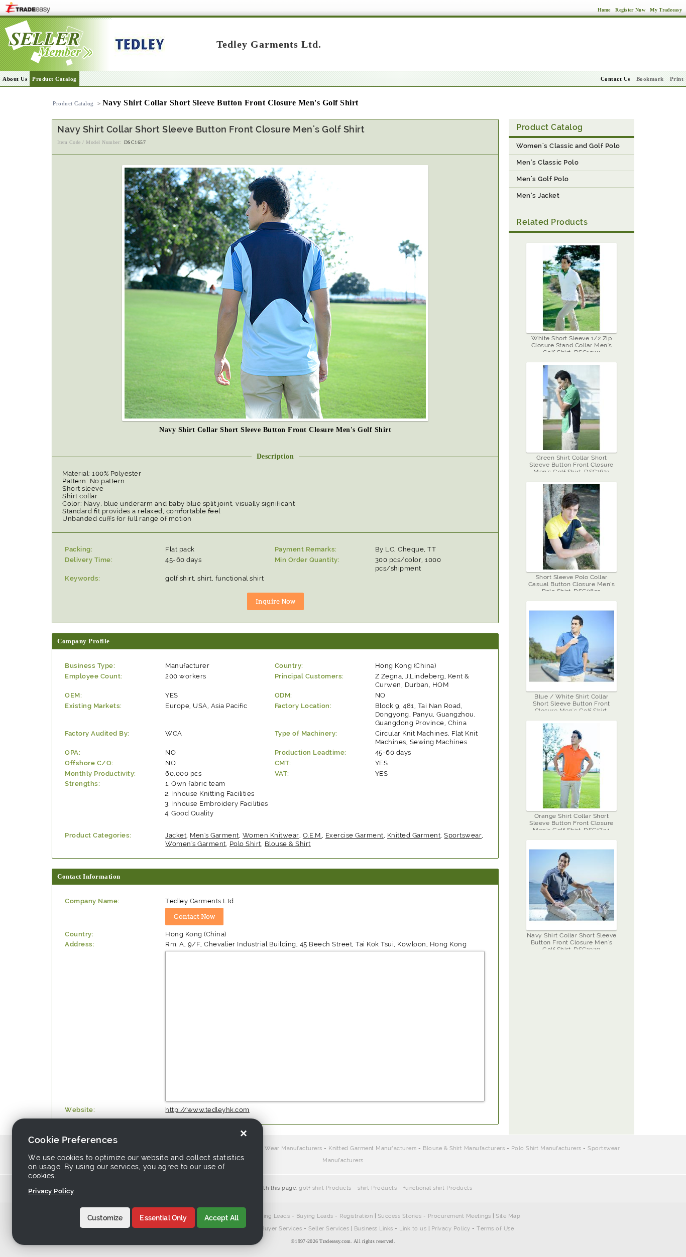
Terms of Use (495, 1228)
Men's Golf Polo (542, 179)
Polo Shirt (245, 844)
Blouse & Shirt (288, 844)
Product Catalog (54, 79)
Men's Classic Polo (547, 162)
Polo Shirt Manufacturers (546, 1148)
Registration (356, 1216)
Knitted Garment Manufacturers (372, 1148)
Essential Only (163, 1218)
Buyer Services (281, 1228)
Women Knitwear (271, 835)
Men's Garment (214, 835)
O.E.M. (312, 835)
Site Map (508, 1216)
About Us (15, 79)
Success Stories (400, 1216)
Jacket (175, 835)
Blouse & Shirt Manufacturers (464, 1148)
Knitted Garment (414, 835)
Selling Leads (271, 1216)
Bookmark (650, 79)
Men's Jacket (537, 195)
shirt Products (377, 1188)
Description (275, 456)
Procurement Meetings (459, 1216)
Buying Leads (314, 1216)
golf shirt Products (325, 1188)
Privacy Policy (451, 1228)
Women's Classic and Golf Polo (568, 146)
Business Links (373, 1228)
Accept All (221, 1218)
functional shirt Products (438, 1188)
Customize (105, 1218)
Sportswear (463, 835)
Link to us (412, 1228)
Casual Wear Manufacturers (283, 1148)
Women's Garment (195, 844)
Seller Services (329, 1228)
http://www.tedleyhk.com (207, 1109)
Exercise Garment (354, 835)
